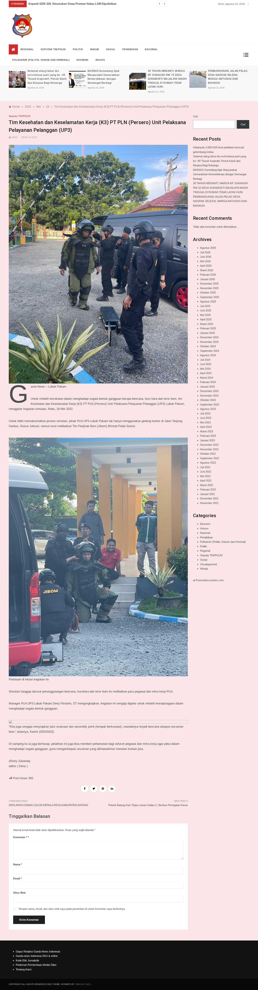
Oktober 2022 (208, 453)
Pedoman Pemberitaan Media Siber (36, 964)
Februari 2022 (208, 489)
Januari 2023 (207, 440)
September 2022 (209, 458)
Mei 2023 (205, 422)
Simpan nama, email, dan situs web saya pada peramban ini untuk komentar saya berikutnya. (71, 908)
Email (17, 878)
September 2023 (209, 404)
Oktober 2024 (208, 346)
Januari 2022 (207, 494)
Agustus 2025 (208, 301)
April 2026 (205, 265)
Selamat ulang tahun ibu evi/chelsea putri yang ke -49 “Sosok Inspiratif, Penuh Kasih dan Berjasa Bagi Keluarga (219, 161)
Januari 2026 (207, 279)
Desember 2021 (209, 498)
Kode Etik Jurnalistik (27, 960)
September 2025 (209, 297)
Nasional (151, 49)
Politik (78, 49)
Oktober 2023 (208, 399)
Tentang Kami (23, 969)
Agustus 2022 (208, 462)
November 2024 (209, 341)
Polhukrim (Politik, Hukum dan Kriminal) (41, 60)
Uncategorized (208, 564)
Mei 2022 (205, 476)
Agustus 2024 (208, 355)
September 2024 (209, 350)
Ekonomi (82, 60)
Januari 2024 (207, 386)
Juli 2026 (205, 252)
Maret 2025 (206, 323)
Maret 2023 (206, 431)
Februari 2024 (208, 382)
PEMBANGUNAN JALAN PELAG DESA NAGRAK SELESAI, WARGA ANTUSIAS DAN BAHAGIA (220, 201)
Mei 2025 (205, 315)
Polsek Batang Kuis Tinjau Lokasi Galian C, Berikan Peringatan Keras (148, 805)
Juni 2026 (205, 256)
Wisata (100, 60)
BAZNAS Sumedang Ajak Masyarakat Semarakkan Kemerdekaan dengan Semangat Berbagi (219, 174)
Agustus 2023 (208, 408)
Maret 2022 (206, 485)
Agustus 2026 (208, 247)
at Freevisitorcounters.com (208, 580)
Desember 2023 (209, 391)
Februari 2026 (208, 274)
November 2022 (209, 449)
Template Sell (83, 984)
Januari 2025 (207, 332)
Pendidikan (130, 49)
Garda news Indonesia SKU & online (37, 955)
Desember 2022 (209, 444)
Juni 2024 (205, 364)
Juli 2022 (205, 467)
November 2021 (209, 502)
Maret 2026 (206, 270)
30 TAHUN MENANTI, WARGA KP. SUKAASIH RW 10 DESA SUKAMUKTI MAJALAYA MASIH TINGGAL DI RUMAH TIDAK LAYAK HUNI (107, 78)
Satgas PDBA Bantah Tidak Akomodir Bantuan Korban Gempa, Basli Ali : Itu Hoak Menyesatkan (92, 3)
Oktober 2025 (208, 292)
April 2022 (205, 480)
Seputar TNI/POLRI (53, 49)
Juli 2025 (205, 306)
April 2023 (205, 426)
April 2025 (205, 319)
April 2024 (205, 373)
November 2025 (209, 288)
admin (15, 137)
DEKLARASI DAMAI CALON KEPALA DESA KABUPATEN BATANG (48, 805)
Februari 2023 (208, 435)
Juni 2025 (205, 310)
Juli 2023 (205, 413)
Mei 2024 (205, 368)
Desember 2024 (209, 337)
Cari (195, 116)
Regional (27, 49)
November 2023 (209, 395)
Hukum (94, 49)
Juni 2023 (205, 417)
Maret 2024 (206, 377)
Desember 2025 (209, 283)
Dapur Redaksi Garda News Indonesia (38, 951)
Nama (17, 864)
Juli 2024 (205, 359)
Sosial (110, 49)
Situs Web (19, 892)
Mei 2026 (205, 261)
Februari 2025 (208, 328)
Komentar (20, 837)
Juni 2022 (205, 471)
